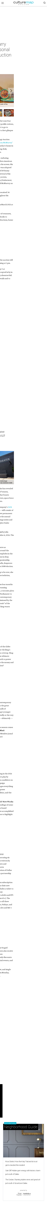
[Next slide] (11, 91)
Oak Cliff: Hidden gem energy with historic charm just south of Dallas (22, 1172)
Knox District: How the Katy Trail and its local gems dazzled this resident (21, 1163)
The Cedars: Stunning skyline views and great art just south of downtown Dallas (22, 1181)
